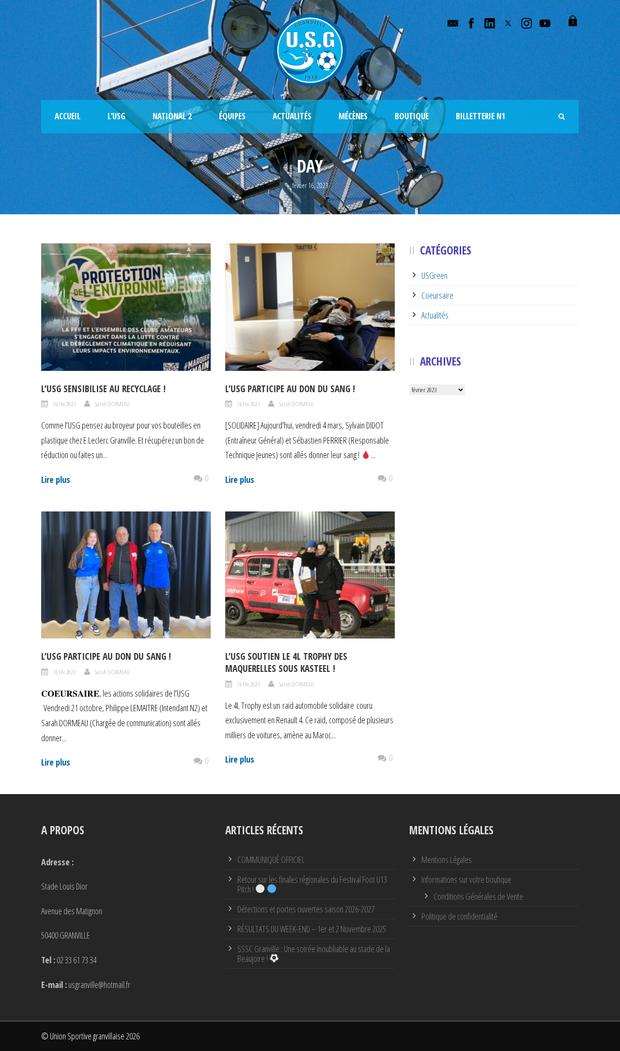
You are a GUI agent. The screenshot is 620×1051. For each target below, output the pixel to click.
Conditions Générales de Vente (478, 896)
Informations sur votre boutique (466, 879)
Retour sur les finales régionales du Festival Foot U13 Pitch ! (312, 884)
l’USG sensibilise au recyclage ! (103, 388)
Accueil (67, 116)
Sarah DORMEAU (112, 403)
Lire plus (55, 479)
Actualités (292, 116)
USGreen (434, 275)
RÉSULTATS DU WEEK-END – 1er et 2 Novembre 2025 (311, 929)
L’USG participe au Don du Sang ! (290, 388)
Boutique (412, 116)
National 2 (172, 116)
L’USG (116, 116)
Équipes (232, 116)
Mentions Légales (446, 859)
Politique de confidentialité (459, 916)
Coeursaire (437, 295)
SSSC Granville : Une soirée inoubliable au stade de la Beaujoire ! (313, 953)
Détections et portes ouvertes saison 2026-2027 (305, 909)
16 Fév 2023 (64, 403)
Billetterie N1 (480, 116)
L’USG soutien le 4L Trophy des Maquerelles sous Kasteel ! (286, 662)
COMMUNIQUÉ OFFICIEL (271, 859)
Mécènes (353, 116)
